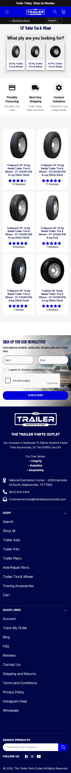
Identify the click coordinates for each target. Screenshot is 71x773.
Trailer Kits (11, 549)
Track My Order (15, 628)
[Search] (63, 747)
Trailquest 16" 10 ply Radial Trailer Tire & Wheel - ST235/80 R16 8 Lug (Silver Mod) (52, 170)
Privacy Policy (13, 692)
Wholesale (11, 710)
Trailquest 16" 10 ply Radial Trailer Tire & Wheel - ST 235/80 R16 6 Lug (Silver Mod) (18, 170)
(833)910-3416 (21, 20)
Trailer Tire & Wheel (18, 576)
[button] (7, 12)
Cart (6, 595)
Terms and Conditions (20, 683)
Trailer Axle (11, 540)
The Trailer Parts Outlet (28, 768)
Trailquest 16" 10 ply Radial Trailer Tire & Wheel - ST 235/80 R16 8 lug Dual (52, 232)
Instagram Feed (15, 701)
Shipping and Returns (19, 674)
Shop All (9, 531)
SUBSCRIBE (35, 395)
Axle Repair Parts (16, 567)
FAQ (6, 646)
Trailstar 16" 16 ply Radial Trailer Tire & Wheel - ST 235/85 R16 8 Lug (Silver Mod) (52, 295)
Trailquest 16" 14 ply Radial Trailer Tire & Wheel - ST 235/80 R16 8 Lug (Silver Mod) (18, 232)
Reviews (9, 655)
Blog (6, 637)
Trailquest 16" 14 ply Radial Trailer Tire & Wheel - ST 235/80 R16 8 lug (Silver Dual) (18, 295)
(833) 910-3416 (19, 492)
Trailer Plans (12, 558)
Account (9, 619)
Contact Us (11, 664)
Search (8, 521)
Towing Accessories (18, 586)
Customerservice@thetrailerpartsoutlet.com (37, 499)
